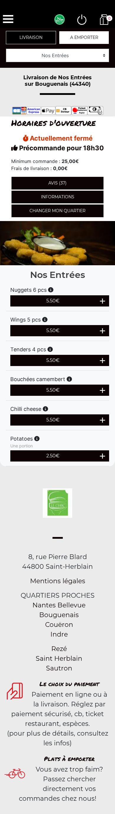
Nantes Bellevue (59, 605)
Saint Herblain (59, 659)
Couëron (59, 625)
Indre (59, 634)
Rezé (59, 649)
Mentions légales (57, 581)
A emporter (84, 37)
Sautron (59, 668)
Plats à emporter (69, 758)
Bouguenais (59, 615)
